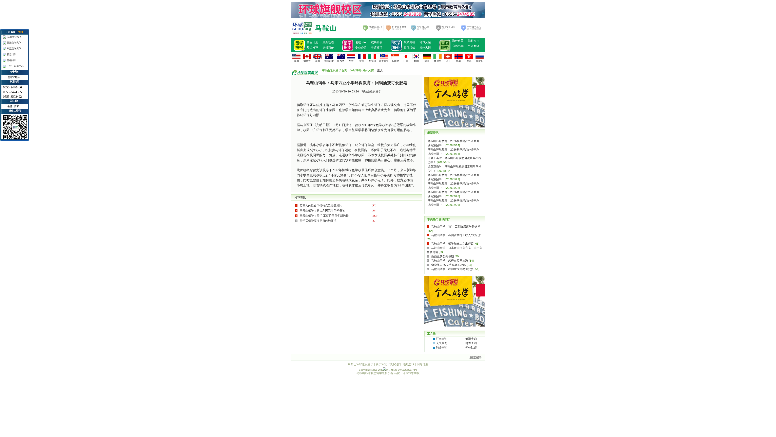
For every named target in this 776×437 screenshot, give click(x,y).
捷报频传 (328, 47)
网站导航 (422, 364)
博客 (16, 106)
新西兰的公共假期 (442, 256)
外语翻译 (473, 46)
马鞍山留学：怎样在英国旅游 (449, 260)
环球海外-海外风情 (362, 70)
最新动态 (328, 42)
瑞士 (448, 61)
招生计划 (312, 42)
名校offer (361, 42)
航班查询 (471, 338)
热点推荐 (312, 47)
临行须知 (409, 47)
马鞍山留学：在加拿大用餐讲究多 (452, 269)
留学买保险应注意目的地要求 (318, 220)
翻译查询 (441, 347)
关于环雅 (381, 364)
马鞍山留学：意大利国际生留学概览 (322, 210)
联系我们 (395, 364)
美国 (296, 61)
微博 (9, 106)
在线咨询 (408, 364)
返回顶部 (475, 357)
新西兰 (340, 61)
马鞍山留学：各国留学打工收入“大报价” (456, 235)
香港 (469, 61)
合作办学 (458, 46)
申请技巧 (376, 47)
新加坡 (395, 61)
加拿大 (307, 61)
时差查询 (471, 343)
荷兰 (351, 61)
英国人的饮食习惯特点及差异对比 (321, 205)
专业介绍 (361, 47)
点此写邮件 (13, 77)
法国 (361, 61)
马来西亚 (384, 61)
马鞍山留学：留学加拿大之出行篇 (452, 243)
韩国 (416, 61)
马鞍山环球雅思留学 (360, 364)
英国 (317, 61)
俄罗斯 (479, 61)
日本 (405, 61)
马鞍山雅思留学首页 (334, 70)
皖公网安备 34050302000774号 (401, 370)
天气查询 (441, 343)
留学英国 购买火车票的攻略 (448, 264)
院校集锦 (409, 42)
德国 (427, 61)
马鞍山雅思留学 (371, 91)
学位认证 (471, 347)
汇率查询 (441, 338)
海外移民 (458, 40)
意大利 (372, 61)
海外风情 (425, 47)
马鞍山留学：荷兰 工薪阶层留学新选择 (324, 215)
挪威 (458, 61)
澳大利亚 (329, 61)
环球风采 (425, 42)
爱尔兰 (437, 61)
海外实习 (473, 40)
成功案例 (376, 42)
